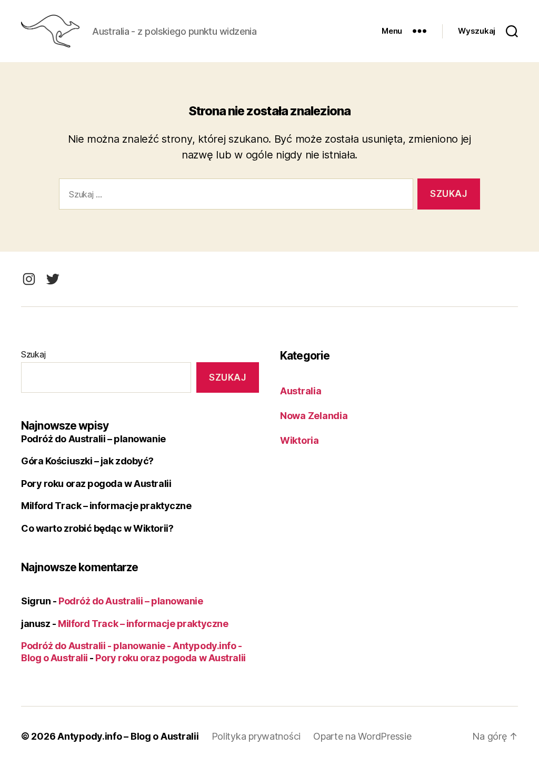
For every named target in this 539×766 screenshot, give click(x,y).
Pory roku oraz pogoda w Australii (96, 483)
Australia (301, 390)
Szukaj (33, 354)
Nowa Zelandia (314, 415)
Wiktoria (299, 440)
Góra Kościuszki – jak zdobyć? (87, 460)
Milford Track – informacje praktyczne (106, 505)
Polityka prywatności (256, 736)
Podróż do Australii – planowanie (93, 438)
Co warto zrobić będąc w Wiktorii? (97, 528)
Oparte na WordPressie (362, 736)
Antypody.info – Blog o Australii (127, 736)
